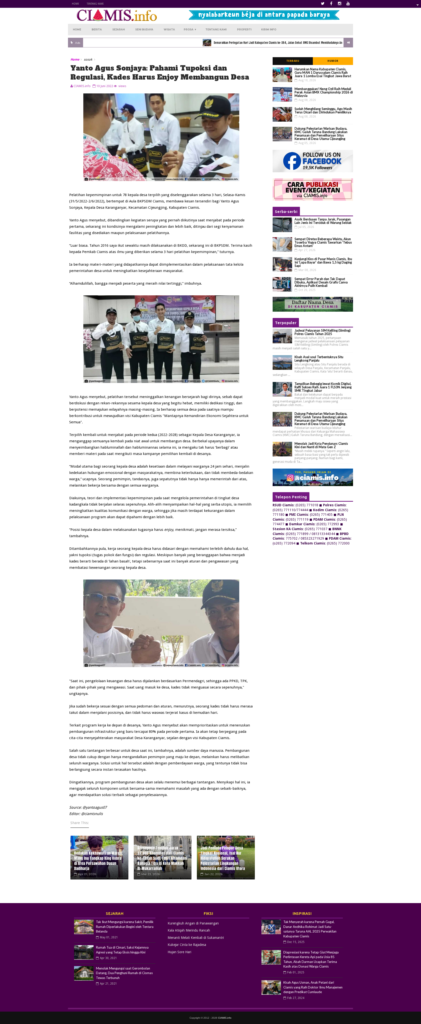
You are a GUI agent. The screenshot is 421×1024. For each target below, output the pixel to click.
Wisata (169, 29)
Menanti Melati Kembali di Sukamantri (196, 938)
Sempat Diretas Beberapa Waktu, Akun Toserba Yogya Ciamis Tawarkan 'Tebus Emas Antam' (323, 242)
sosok (88, 59)
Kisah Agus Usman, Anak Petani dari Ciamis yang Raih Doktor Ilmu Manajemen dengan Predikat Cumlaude (313, 987)
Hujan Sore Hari (179, 952)
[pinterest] (348, 3)
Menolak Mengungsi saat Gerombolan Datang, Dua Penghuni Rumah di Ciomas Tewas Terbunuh (124, 973)
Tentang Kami (95, 3)
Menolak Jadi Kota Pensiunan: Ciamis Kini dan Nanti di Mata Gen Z (321, 445)
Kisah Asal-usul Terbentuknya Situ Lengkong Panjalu (319, 358)
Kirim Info (268, 29)
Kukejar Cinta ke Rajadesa (187, 945)
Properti (244, 29)
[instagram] (339, 3)
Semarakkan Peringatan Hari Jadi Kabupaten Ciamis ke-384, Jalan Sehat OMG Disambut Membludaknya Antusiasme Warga (262, 43)
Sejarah (118, 29)
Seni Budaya (144, 29)
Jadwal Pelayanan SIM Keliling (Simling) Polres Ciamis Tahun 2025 (323, 332)
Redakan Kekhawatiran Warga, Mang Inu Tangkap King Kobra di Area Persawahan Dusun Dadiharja (98, 860)
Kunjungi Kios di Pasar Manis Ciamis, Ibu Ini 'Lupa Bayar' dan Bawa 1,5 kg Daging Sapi (323, 262)
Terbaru (292, 61)
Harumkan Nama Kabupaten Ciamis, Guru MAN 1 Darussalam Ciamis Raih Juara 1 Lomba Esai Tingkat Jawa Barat (323, 72)
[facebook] (331, 3)
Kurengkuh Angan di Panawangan (193, 923)
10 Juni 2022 (104, 86)
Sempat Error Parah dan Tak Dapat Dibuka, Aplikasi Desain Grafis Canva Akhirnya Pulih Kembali (321, 282)
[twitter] (322, 3)
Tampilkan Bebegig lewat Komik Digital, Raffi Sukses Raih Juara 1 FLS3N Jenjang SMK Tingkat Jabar (323, 387)
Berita (97, 29)
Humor (332, 61)
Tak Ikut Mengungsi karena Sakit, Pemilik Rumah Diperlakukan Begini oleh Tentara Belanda (124, 926)
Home (75, 3)
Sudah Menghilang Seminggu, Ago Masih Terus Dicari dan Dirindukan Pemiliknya (323, 110)
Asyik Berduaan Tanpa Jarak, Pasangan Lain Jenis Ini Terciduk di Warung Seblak (323, 221)
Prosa (190, 29)
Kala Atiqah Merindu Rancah (189, 930)
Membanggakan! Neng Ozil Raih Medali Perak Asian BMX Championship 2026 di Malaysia (324, 92)
